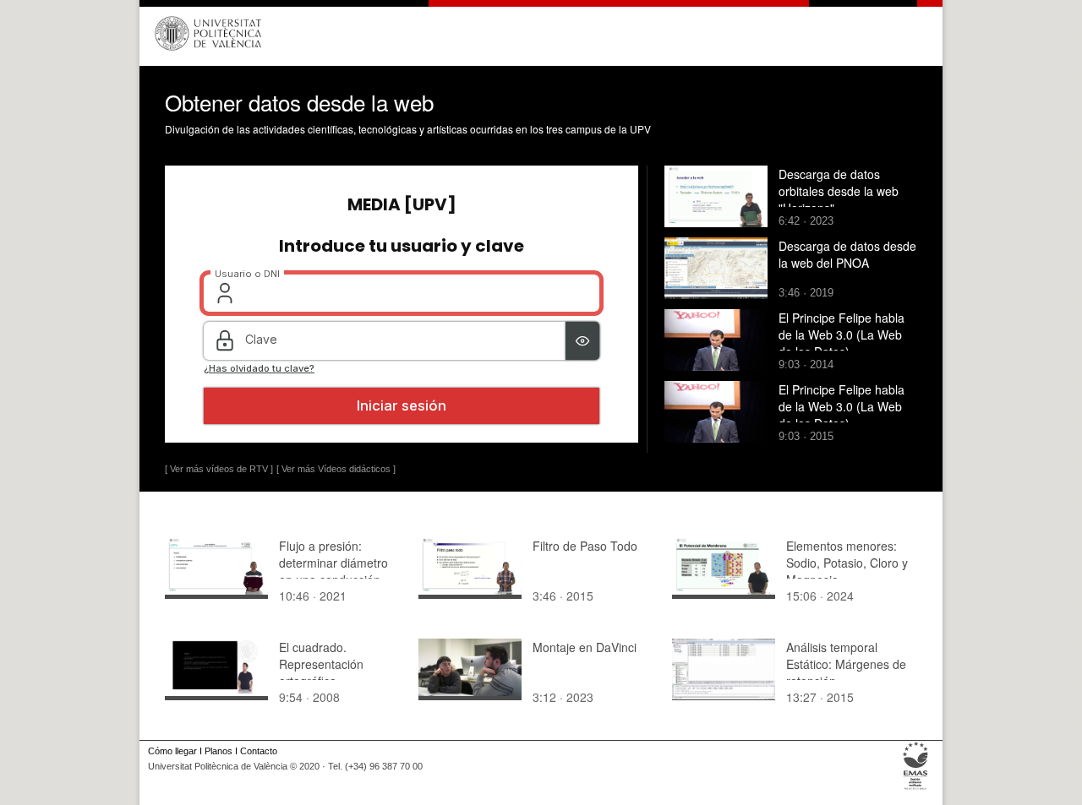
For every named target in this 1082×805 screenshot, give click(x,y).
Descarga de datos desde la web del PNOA (847, 254)
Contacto (258, 751)
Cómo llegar (172, 751)
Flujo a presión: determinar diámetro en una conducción (333, 562)
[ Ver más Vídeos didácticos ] (336, 469)
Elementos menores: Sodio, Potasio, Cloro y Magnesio (847, 562)
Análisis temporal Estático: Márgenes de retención (846, 664)
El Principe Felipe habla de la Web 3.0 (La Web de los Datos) (841, 334)
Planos (218, 751)
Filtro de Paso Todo (585, 545)
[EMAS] (916, 790)
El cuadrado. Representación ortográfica (321, 664)
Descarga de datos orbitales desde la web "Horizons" (839, 191)
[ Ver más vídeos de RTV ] (219, 469)
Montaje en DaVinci (585, 647)
